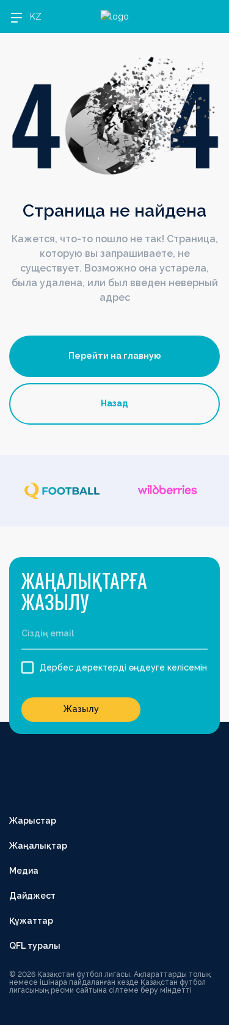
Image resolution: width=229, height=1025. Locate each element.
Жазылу (81, 709)
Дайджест (32, 896)
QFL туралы (34, 946)
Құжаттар (31, 921)
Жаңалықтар (38, 846)
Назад (114, 403)
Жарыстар (32, 820)
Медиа (23, 871)
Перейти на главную (114, 356)
